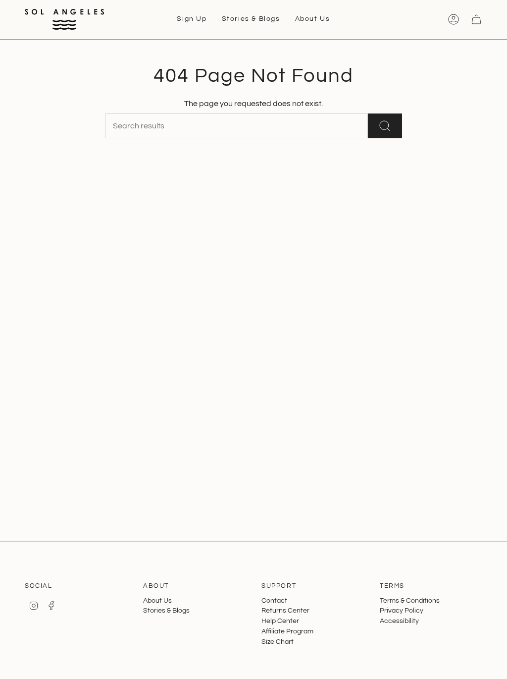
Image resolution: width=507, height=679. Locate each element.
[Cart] (476, 19)
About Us (157, 600)
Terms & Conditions (410, 600)
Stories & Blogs (166, 610)
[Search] (385, 125)
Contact (274, 600)
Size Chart (277, 641)
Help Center (280, 620)
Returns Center (285, 610)
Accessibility (399, 620)
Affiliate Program (287, 631)
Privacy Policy (401, 610)
